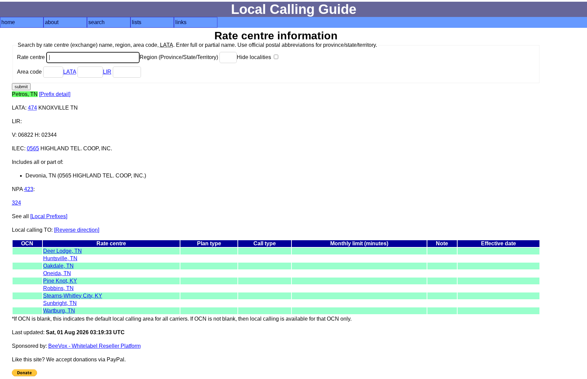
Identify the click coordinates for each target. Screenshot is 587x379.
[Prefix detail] (54, 94)
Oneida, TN (57, 273)
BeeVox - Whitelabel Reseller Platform (94, 346)
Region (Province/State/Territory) (179, 57)
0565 (33, 148)
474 (32, 108)
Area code (30, 72)
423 (28, 189)
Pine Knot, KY (60, 281)
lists (136, 22)
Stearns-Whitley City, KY (72, 296)
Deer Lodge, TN (62, 251)
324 (16, 203)
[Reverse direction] (76, 230)
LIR (107, 72)
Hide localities (254, 57)
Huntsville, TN (60, 258)
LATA (69, 72)
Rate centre (31, 57)
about (51, 22)
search (96, 22)
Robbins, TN (58, 288)
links (180, 22)
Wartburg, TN (59, 311)
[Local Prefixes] (48, 216)
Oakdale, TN (58, 266)
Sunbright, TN (60, 303)
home (8, 22)
